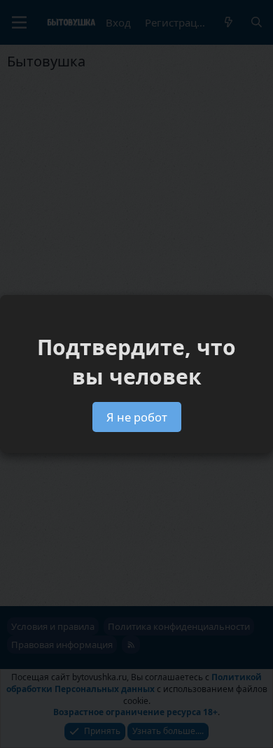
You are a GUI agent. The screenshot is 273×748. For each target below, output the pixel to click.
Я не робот (136, 417)
